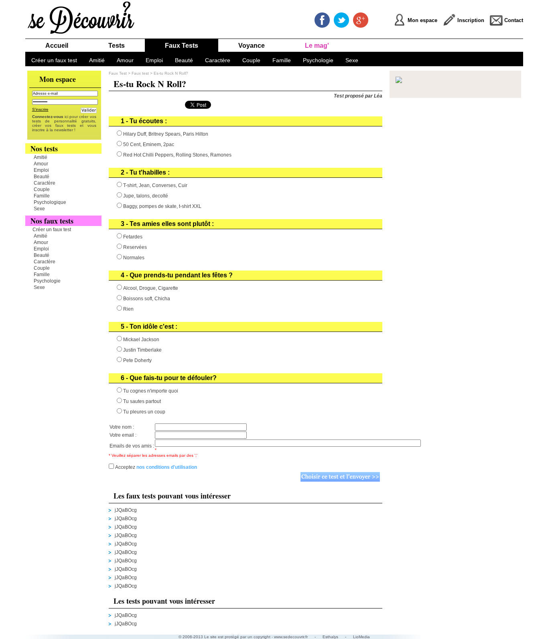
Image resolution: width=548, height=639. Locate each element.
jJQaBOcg (126, 510)
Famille (281, 60)
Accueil (56, 45)
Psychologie (318, 60)
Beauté (184, 60)
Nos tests (44, 148)
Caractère (217, 60)
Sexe (351, 60)
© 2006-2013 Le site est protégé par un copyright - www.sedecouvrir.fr (243, 637)
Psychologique (49, 202)
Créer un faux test (54, 60)
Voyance (251, 45)
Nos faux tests (51, 221)
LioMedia (361, 637)
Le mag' (317, 45)
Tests (116, 45)
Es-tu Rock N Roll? (171, 73)
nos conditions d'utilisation (166, 467)
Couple (251, 60)
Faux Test (118, 73)
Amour (125, 60)
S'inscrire (40, 109)
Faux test (141, 73)
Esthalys (330, 637)
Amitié (97, 60)
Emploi (154, 60)
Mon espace (57, 79)
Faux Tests (181, 45)
